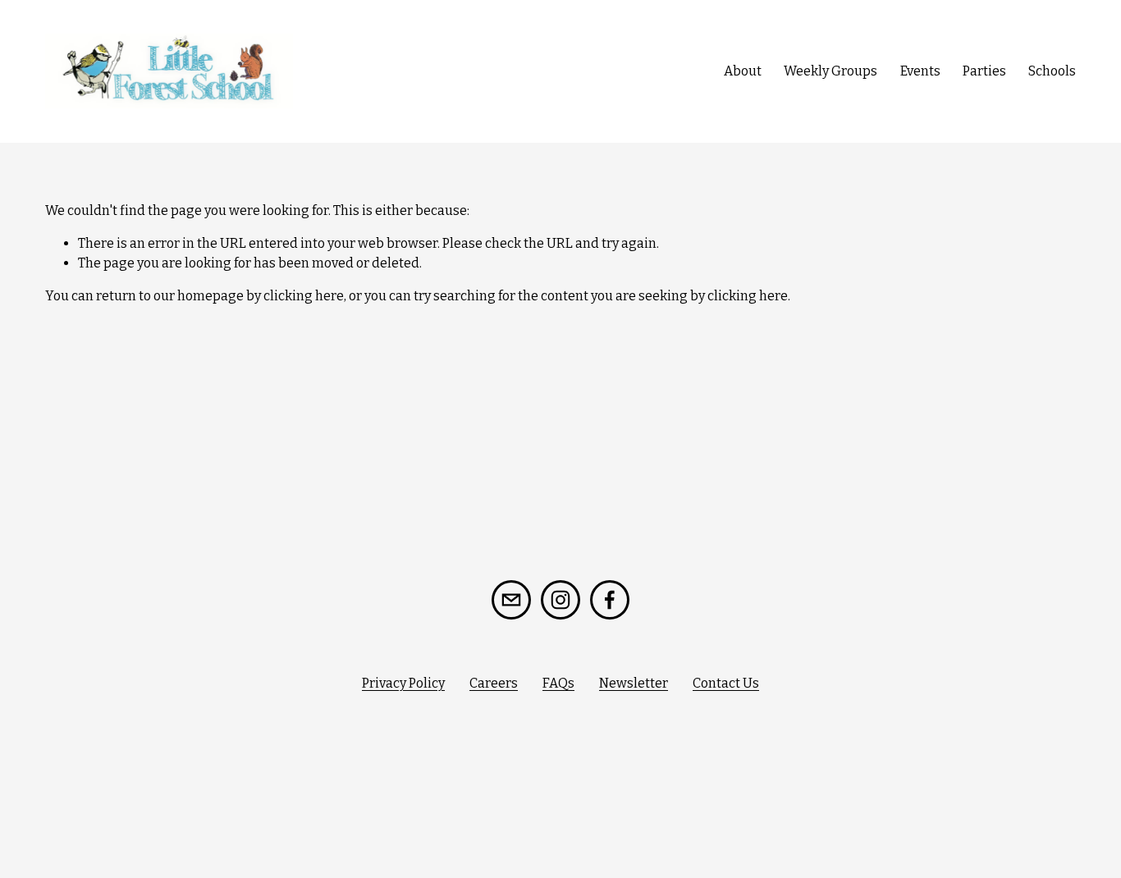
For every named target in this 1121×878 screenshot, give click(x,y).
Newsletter (633, 683)
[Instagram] (560, 600)
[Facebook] (609, 600)
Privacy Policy (403, 683)
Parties (984, 71)
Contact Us (726, 683)
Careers (493, 683)
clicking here (303, 296)
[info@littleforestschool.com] (511, 600)
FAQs (558, 683)
